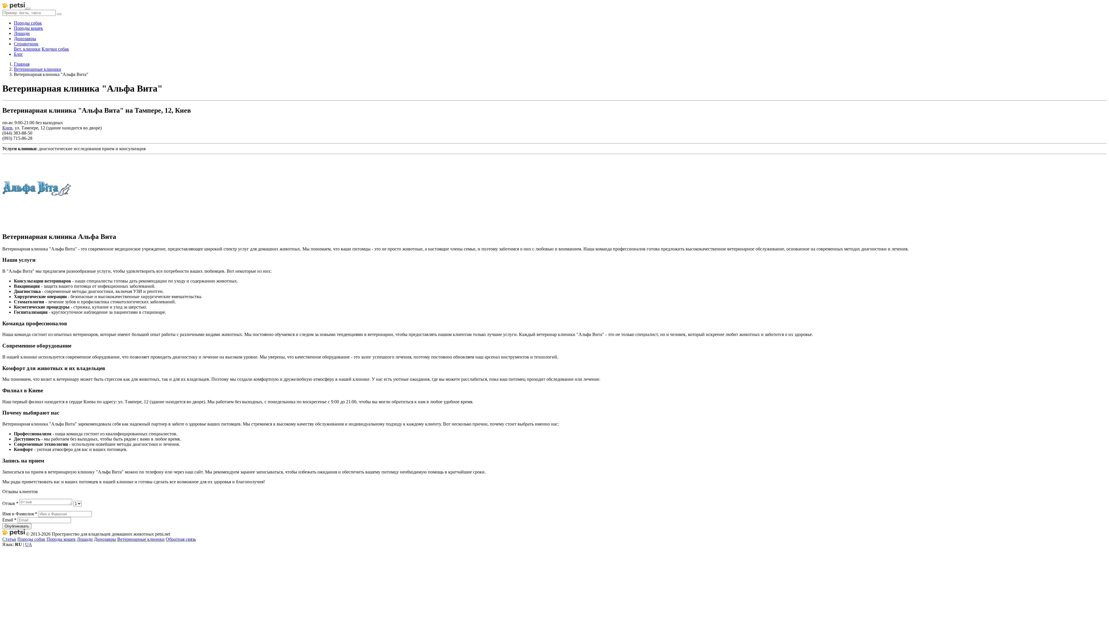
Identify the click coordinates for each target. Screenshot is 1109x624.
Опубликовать (17, 526)
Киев (7, 127)
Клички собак (55, 49)
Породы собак (28, 23)
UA (28, 544)
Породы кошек (28, 28)
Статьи (9, 539)
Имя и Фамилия (19, 513)
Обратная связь (181, 539)
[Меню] (28, 9)
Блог (18, 54)
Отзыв (10, 503)
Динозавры (25, 38)
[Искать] (59, 14)
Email (9, 519)
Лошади (22, 33)
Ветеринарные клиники (141, 539)
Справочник (26, 43)
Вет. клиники (27, 49)
